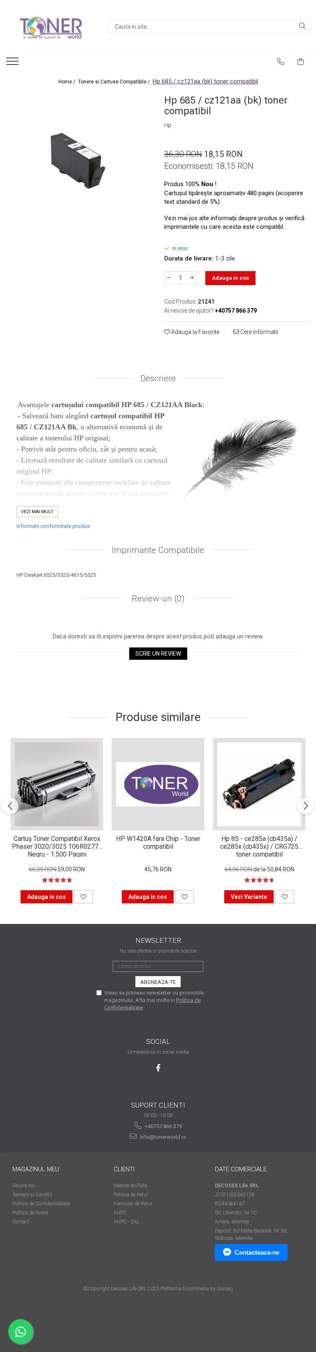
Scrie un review (158, 653)
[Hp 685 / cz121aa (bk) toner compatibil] (79, 164)
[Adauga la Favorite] (83, 896)
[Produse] (13, 64)
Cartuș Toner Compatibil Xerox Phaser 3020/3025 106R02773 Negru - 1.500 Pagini (57, 846)
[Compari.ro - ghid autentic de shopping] (158, 1320)
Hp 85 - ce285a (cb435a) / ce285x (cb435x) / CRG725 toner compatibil (259, 846)
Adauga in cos (230, 278)
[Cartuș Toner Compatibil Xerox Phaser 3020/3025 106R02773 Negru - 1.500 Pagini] (56, 784)
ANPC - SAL (126, 1222)
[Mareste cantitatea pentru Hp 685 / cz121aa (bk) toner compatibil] (192, 277)
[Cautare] (302, 26)
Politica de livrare (30, 1213)
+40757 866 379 (163, 1126)
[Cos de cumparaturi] (301, 61)
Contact (20, 1222)
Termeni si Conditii (32, 1195)
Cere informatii (258, 332)
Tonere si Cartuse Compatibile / (114, 82)
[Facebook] (158, 1068)
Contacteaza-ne (257, 1252)
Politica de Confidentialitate (41, 1204)
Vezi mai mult (37, 511)
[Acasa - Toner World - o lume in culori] (51, 26)
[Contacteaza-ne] (281, 61)
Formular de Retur (133, 1204)
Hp (167, 125)
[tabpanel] (79, 164)
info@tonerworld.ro (162, 1137)
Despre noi (23, 1185)
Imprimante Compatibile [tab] (158, 550)
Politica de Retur (131, 1195)
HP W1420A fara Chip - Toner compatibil (158, 842)
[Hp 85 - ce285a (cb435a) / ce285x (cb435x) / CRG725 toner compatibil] (259, 784)
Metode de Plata (130, 1185)
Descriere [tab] (158, 378)
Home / (67, 82)
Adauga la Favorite (194, 332)
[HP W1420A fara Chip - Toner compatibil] (158, 784)
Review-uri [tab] (157, 598)
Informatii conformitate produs (53, 526)
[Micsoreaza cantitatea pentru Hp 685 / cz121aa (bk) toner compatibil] (168, 277)
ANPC (120, 1213)
